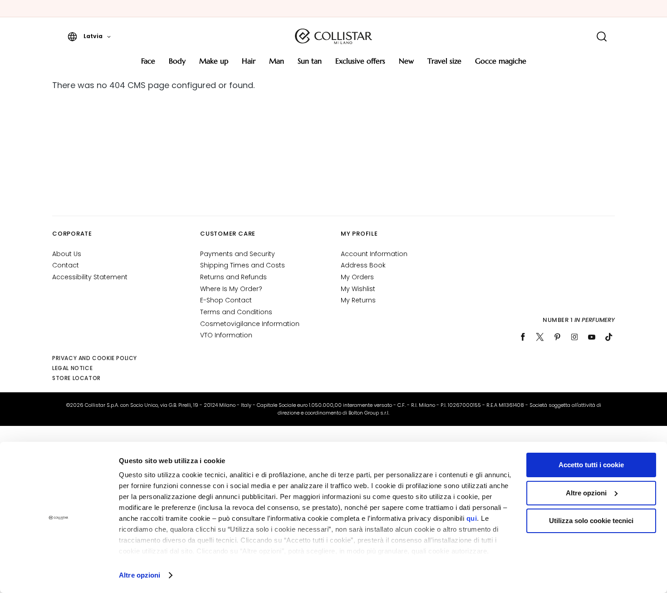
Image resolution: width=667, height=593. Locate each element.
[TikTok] (609, 337)
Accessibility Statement (90, 277)
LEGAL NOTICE (72, 368)
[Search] (601, 36)
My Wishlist (358, 288)
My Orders (357, 277)
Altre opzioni (139, 575)
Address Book (363, 265)
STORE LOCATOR (76, 378)
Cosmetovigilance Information (249, 323)
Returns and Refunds (233, 277)
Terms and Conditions (236, 311)
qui (471, 518)
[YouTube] (592, 337)
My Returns (358, 300)
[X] (540, 337)
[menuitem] (148, 64)
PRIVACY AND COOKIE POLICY (94, 358)
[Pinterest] (557, 337)
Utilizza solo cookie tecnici (591, 520)
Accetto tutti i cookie (591, 465)
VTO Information (226, 335)
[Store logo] (333, 36)
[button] (89, 36)
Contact (65, 265)
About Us (66, 253)
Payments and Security (237, 253)
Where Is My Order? (231, 288)
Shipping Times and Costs (242, 265)
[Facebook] (523, 337)
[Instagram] (574, 337)
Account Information (374, 253)
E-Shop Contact (226, 300)
